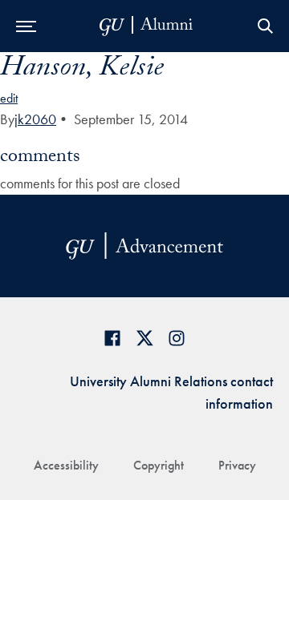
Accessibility (66, 465)
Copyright (158, 465)
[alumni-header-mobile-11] (146, 26)
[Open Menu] (26, 26)
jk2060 (35, 119)
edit (9, 98)
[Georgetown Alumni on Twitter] (144, 337)
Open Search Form (265, 26)
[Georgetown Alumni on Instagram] (177, 337)
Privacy (237, 465)
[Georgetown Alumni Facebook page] (112, 337)
